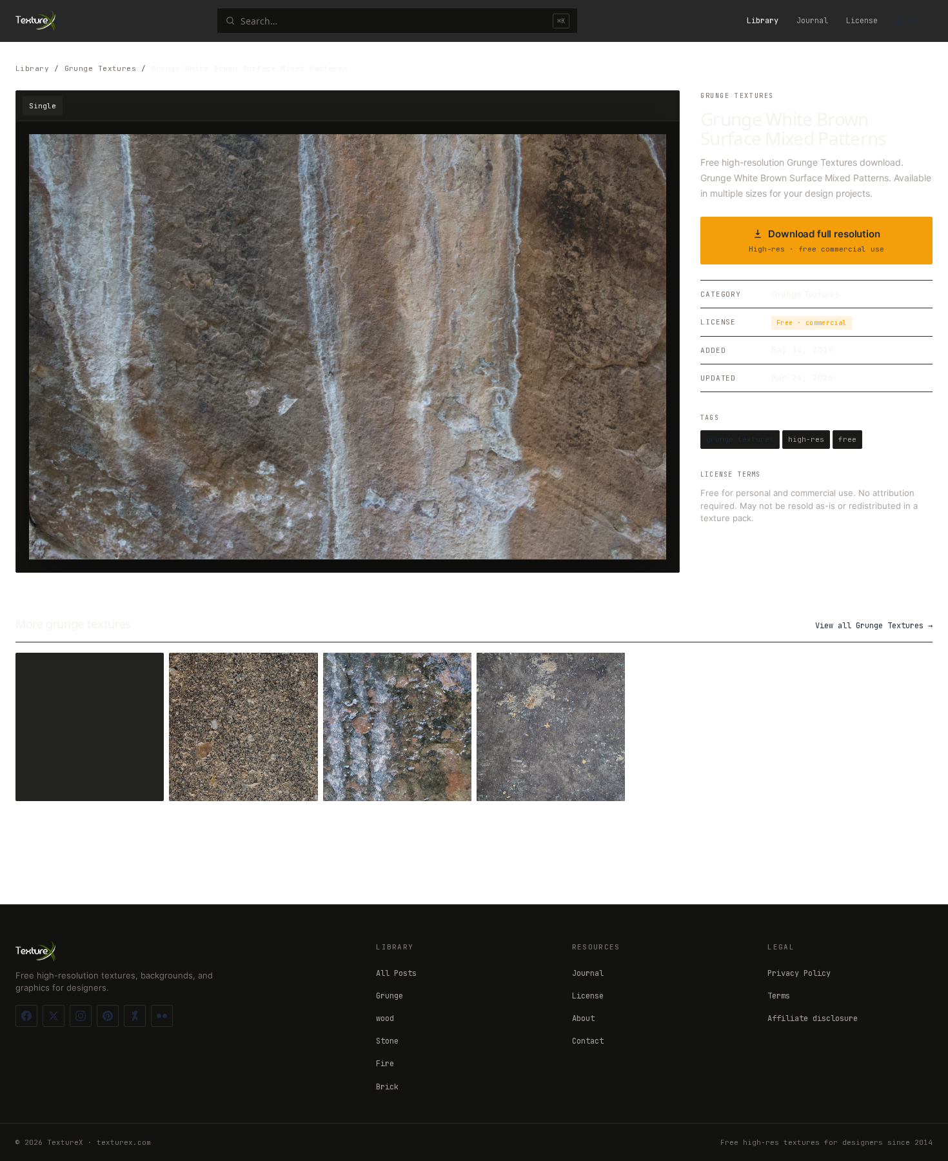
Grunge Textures (100, 68)
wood (385, 1018)
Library (762, 20)
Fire (385, 1063)
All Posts (396, 973)
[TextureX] (35, 20)
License (862, 20)
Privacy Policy (799, 973)
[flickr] (162, 1016)
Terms (778, 996)
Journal (812, 20)
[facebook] (26, 1016)
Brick (387, 1087)
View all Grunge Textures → (874, 625)
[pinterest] (108, 1016)
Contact (588, 1041)
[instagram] (81, 1016)
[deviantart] (135, 1016)
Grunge (389, 996)
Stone (387, 1041)
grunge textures (740, 439)
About (583, 1018)
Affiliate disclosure (812, 1018)
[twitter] (53, 1016)
